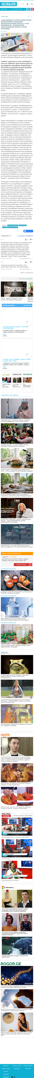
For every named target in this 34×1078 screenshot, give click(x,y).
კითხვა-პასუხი (16, 1065)
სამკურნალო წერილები (8, 569)
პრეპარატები (22, 225)
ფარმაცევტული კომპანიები (10, 227)
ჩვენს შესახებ (6, 1068)
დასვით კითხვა (21, 564)
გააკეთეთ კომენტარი (25, 236)
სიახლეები (4, 9)
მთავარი (6, 1065)
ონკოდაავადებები (13, 225)
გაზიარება (29, 231)
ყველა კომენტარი (26, 273)
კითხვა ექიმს (18, 9)
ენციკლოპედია (28, 1065)
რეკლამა (17, 1068)
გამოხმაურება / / (27, 258)
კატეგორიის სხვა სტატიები (9, 395)
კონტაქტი (28, 1068)
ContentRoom (26, 278)
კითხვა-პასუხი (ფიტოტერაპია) (11, 553)
